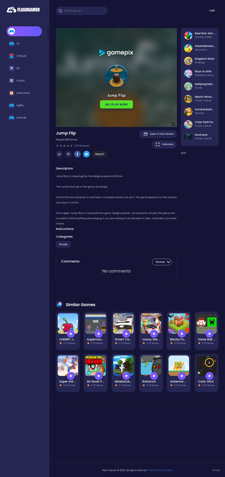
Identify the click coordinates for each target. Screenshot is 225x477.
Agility (20, 105)
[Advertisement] (82, 434)
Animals (21, 118)
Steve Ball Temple (211, 339)
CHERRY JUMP (69, 339)
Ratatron (149, 381)
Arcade (63, 244)
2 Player (21, 56)
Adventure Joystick (184, 381)
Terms (151, 470)
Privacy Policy (165, 470)
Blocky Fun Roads (183, 339)
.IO (18, 43)
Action (20, 80)
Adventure (23, 93)
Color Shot (206, 381)
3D (18, 68)
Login (212, 10)
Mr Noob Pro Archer (101, 381)
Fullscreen (167, 144)
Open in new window (161, 134)
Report (99, 154)
